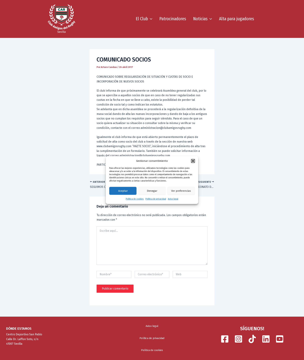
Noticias (200, 18)
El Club (142, 18)
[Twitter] (265, 338)
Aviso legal (173, 199)
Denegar (152, 190)
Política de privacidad (155, 199)
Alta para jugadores (236, 18)
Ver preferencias (181, 190)
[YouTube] (279, 338)
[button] (193, 161)
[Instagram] (238, 338)
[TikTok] (252, 338)
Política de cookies (135, 199)
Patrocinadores (172, 18)
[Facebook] (224, 338)
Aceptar (123, 190)
